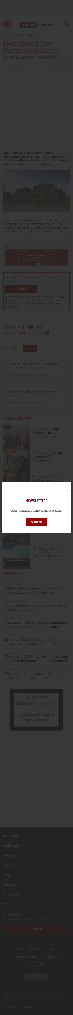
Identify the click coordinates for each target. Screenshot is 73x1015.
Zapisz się (36, 522)
